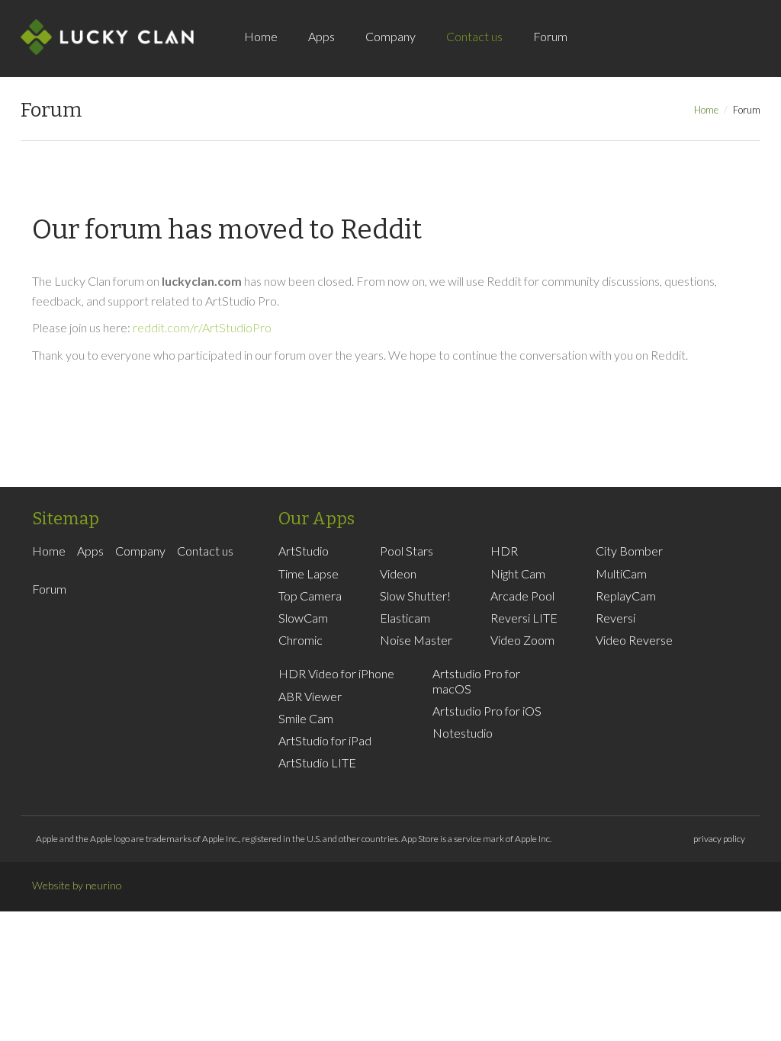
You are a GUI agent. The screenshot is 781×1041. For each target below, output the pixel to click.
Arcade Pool (522, 595)
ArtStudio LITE (317, 762)
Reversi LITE (524, 617)
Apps (321, 36)
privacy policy (719, 838)
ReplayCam (626, 595)
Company (390, 36)
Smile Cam (305, 718)
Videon (398, 573)
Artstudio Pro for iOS (487, 710)
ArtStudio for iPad (324, 740)
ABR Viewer (310, 696)
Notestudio (462, 732)
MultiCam (621, 573)
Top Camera (310, 595)
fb (621, 53)
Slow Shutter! (415, 595)
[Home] (107, 37)
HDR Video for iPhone (336, 673)
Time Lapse (308, 573)
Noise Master (416, 640)
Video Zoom (522, 640)
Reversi (615, 617)
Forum (550, 36)
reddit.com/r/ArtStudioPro (202, 327)
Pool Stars (406, 550)
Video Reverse (634, 640)
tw (643, 53)
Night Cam (517, 573)
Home (261, 36)
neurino (103, 885)
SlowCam (303, 617)
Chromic (300, 640)
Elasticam (405, 617)
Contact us (474, 36)
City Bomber (629, 550)
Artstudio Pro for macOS (476, 680)
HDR (504, 550)
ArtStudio (303, 550)
